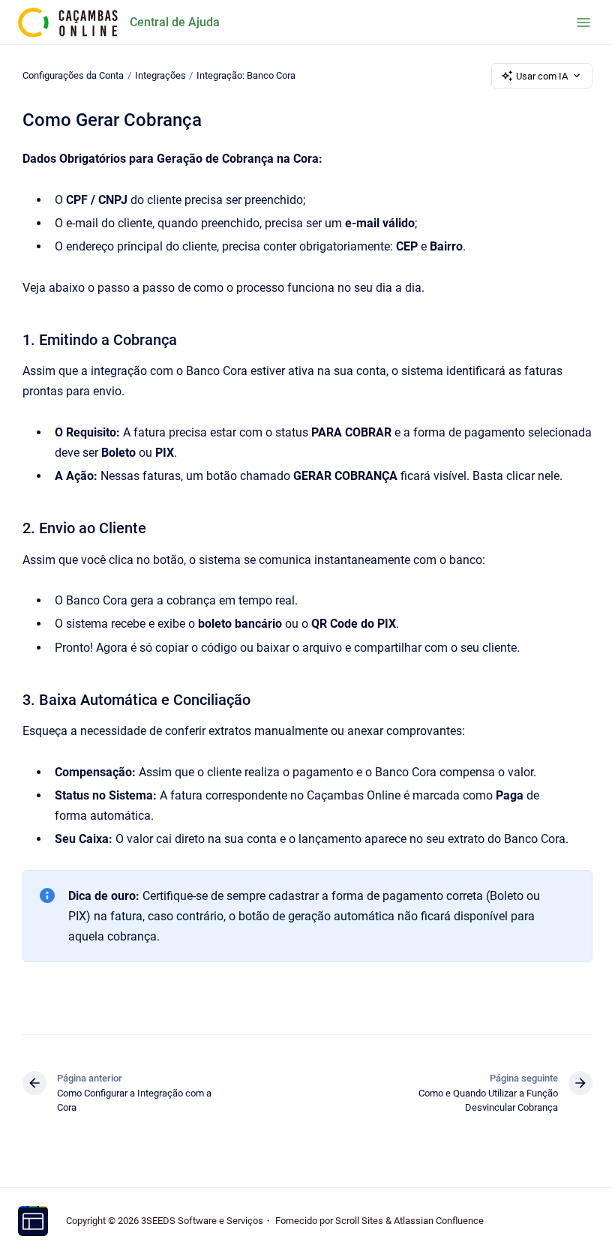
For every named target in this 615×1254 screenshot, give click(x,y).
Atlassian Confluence (439, 1220)
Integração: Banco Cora (246, 75)
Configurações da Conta (73, 75)
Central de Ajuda (175, 22)
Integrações (160, 75)
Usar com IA (542, 76)
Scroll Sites (359, 1220)
